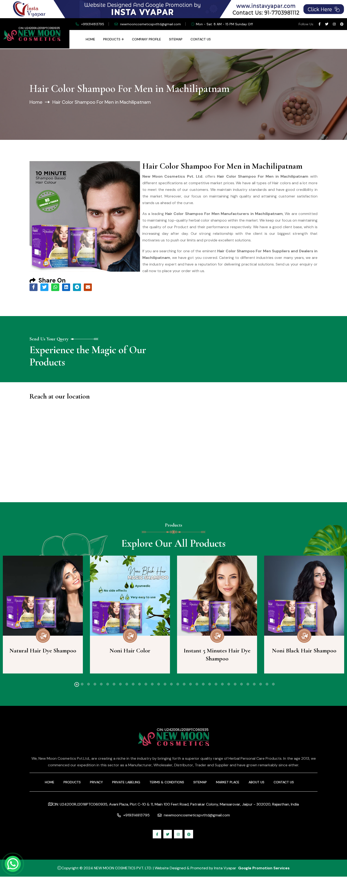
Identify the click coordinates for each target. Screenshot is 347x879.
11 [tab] (139, 684)
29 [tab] (254, 684)
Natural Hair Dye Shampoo (42, 650)
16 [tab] (171, 684)
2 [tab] (82, 684)
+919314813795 (92, 24)
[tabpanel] (130, 614)
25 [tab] (228, 684)
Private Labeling (126, 782)
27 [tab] (241, 684)
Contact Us (200, 39)
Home (90, 39)
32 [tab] (273, 684)
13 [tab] (152, 684)
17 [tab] (177, 684)
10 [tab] (133, 684)
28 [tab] (247, 684)
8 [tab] (120, 684)
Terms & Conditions (166, 782)
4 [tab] (94, 684)
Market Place (227, 782)
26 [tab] (235, 684)
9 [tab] (126, 684)
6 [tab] (107, 684)
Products (111, 39)
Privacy (96, 782)
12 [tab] (145, 684)
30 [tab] (260, 684)
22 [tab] (209, 684)
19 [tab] (190, 684)
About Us (256, 782)
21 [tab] (203, 684)
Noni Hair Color (130, 650)
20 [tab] (196, 684)
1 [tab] (77, 684)
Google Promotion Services (264, 868)
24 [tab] (222, 684)
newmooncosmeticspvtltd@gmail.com (150, 24)
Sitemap (175, 39)
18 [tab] (184, 684)
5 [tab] (101, 684)
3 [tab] (88, 684)
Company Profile (146, 39)
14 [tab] (158, 684)
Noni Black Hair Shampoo (304, 650)
